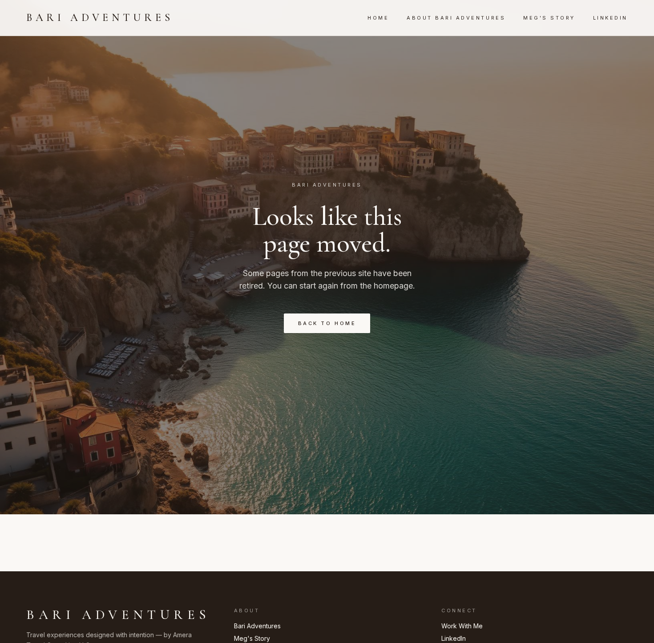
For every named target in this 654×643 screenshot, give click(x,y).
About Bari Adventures (456, 18)
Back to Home (327, 323)
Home (378, 18)
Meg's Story (549, 18)
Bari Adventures (99, 17)
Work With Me (462, 626)
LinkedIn (610, 18)
